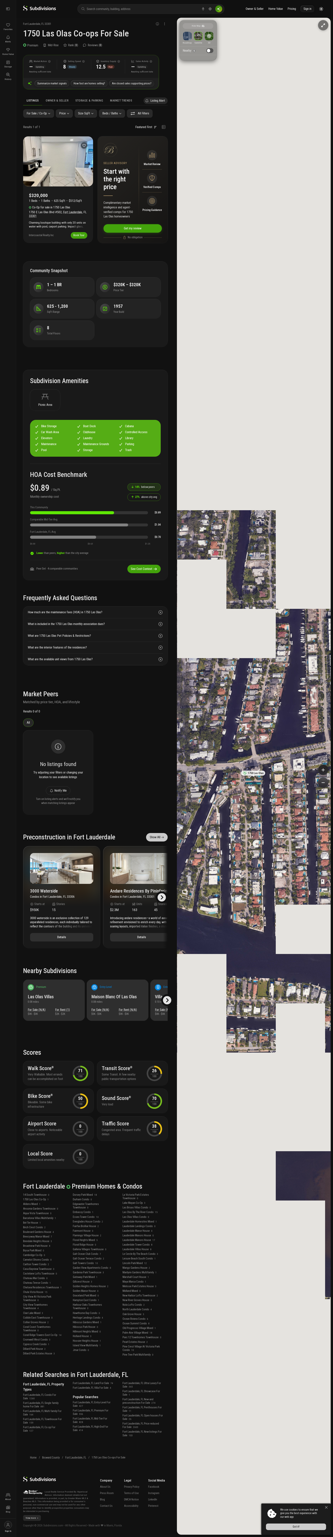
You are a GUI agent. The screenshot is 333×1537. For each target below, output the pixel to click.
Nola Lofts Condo (134, 1304)
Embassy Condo (83, 1212)
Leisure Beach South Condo (139, 1258)
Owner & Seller (255, 9)
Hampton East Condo (86, 1300)
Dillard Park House (34, 1349)
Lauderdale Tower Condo (137, 1244)
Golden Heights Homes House (90, 1286)
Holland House (82, 1336)
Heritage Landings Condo (88, 1317)
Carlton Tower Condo (36, 1264)
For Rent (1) (62, 1010)
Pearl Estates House (135, 1342)
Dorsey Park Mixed (85, 1194)
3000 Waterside (44, 891)
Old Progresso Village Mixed (139, 1328)
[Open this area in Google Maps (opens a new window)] (184, 1532)
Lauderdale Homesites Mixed (140, 1221)
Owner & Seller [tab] (57, 100)
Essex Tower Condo (86, 1217)
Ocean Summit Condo (136, 1323)
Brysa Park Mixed (33, 1250)
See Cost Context (141, 569)
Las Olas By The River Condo (140, 1212)
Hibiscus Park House (85, 1327)
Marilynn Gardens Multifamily (140, 1272)
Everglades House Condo (88, 1221)
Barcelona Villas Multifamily (39, 1218)
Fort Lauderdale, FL (75, 1457)
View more (31, 1518)
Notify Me (60, 790)
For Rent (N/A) (128, 1010)
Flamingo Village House (87, 1235)
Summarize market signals (52, 83)
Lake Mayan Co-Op (134, 1203)
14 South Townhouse (36, 1194)
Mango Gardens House (136, 1267)
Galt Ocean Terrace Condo (88, 1258)
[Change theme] (321, 9)
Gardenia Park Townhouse (88, 1272)
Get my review (132, 228)
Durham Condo (82, 1199)
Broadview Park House (36, 1246)
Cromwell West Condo (36, 1339)
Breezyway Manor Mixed (37, 1236)
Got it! (296, 1526)
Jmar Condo (81, 1350)
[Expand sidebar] (8, 9)
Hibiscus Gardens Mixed (87, 1322)
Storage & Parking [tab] (89, 100)
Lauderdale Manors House (138, 1235)
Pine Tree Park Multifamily (138, 1354)
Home (33, 1457)
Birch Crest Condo (34, 1227)
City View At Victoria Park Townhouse (37, 1298)
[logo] (39, 10)
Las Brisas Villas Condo (137, 1207)
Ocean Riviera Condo (135, 1319)
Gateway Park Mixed (85, 1277)
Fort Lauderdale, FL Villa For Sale (92, 1387)
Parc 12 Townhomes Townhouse (142, 1337)
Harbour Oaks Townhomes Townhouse (87, 1306)
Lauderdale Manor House (137, 1230)
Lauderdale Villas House (137, 1249)
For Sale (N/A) (36, 1010)
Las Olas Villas (41, 996)
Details (61, 937)
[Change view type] (163, 127)
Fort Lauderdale (31, 24)
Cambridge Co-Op (34, 1255)
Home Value (275, 9)
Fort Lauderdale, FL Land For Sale (93, 1383)
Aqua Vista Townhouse (37, 1213)
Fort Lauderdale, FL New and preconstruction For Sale (139, 1401)
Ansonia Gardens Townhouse (40, 1208)
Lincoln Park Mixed (135, 1263)
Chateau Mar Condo (35, 1278)
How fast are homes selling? (89, 83)
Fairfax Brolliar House (86, 1226)
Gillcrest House (82, 1281)
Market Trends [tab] (121, 100)
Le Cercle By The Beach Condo (140, 1254)
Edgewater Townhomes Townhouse (86, 1205)
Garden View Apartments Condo (92, 1267)
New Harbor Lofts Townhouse (140, 1295)
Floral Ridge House (84, 1244)
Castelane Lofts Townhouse (40, 1273)
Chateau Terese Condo (37, 1282)
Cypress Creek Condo (36, 1344)
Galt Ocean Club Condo (87, 1254)
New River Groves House (137, 1300)
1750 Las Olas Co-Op (36, 1199)
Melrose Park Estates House (139, 1286)
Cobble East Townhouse (38, 1317)
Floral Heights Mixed (85, 1240)
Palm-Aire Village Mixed (137, 1332)
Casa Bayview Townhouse (38, 1269)
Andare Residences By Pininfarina (139, 891)
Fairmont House (83, 1230)
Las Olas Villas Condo (136, 1217)
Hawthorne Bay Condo (86, 1313)
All (28, 722)
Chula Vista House (35, 1292)
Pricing (292, 9)
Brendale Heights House (37, 1241)
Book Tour (78, 235)
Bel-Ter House (32, 1222)
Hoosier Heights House (87, 1340)
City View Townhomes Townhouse (35, 1306)
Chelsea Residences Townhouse (42, 1287)
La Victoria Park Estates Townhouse (136, 1196)
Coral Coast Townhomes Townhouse (36, 1328)
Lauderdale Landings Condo (139, 1226)
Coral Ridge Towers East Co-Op (42, 1335)
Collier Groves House (36, 1322)
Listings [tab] (33, 100)
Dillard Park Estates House (39, 1353)
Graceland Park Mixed (86, 1295)
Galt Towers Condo (85, 1263)
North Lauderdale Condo (137, 1309)
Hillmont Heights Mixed (87, 1331)
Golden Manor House (85, 1291)
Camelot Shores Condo (37, 1259)
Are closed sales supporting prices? (131, 83)
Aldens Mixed (31, 1204)
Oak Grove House (133, 1314)
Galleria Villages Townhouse (89, 1249)
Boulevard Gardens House (38, 1232)
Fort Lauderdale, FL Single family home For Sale (41, 1404)
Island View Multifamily (87, 1345)
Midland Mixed (132, 1291)
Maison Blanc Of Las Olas (114, 996)
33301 (48, 24)
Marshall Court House (136, 1277)
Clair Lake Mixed (33, 1313)
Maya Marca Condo (134, 1281)
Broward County (51, 1457)
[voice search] (203, 9)
